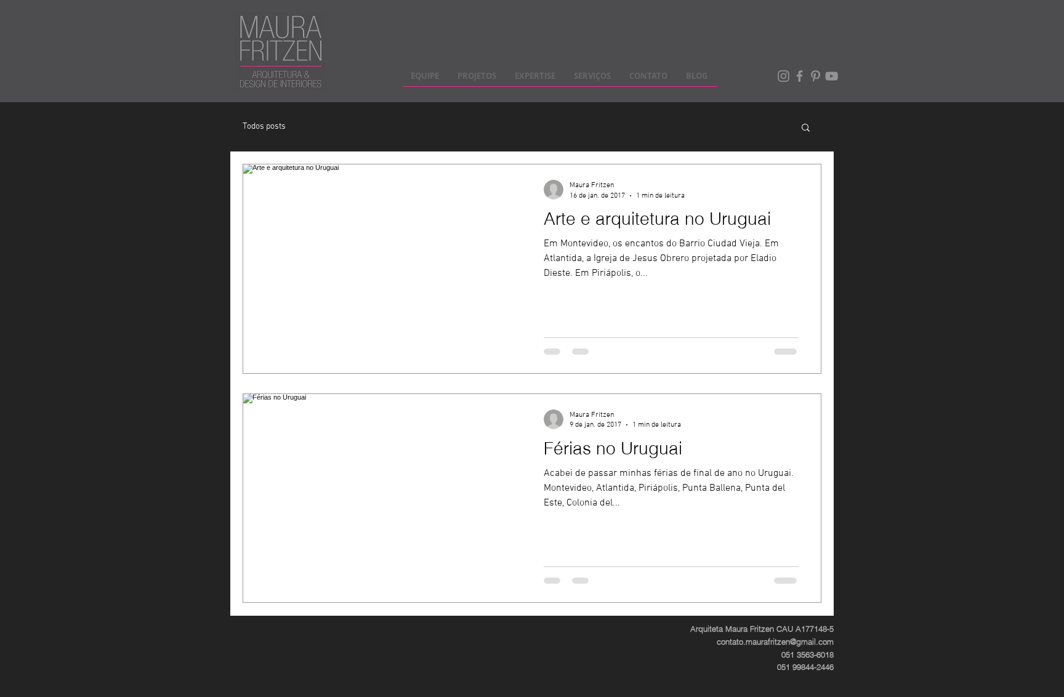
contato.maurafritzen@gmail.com (775, 642)
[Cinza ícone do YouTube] (831, 76)
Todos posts (264, 126)
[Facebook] (799, 76)
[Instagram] (783, 76)
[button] (806, 128)
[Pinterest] (815, 76)
